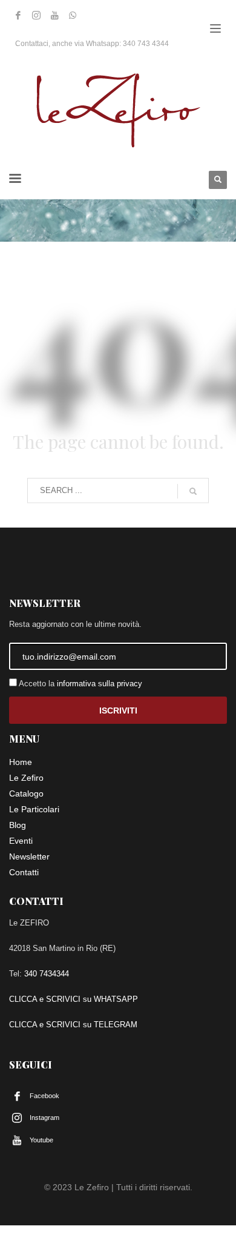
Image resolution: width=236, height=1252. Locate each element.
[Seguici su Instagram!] (36, 15)
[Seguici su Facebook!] (18, 15)
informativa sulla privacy (99, 683)
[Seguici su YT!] (54, 15)
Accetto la (79, 683)
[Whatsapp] (73, 15)
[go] (193, 491)
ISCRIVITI (118, 710)
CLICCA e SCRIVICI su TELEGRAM (73, 1024)
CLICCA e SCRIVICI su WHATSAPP (73, 999)
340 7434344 (46, 973)
